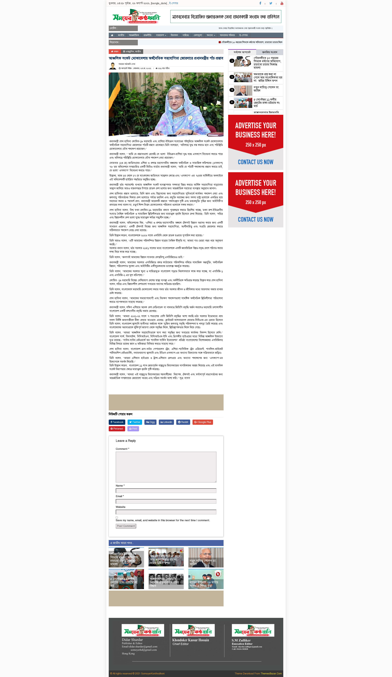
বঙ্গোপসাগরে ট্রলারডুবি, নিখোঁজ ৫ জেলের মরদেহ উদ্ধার (164, 582)
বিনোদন (174, 35)
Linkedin (167, 422)
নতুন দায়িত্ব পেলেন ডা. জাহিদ (203, 562)
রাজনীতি (147, 35)
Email (120, 496)
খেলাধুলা (198, 35)
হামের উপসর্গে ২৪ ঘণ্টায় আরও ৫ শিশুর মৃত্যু (204, 584)
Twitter (136, 422)
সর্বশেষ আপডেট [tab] (242, 52)
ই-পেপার (173, 3)
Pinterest (118, 428)
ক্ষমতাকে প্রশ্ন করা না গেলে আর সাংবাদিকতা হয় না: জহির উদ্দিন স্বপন (165, 559)
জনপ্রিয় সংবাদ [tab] (269, 52)
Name (120, 485)
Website (120, 507)
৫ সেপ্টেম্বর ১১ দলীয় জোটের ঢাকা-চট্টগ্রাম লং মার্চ (124, 582)
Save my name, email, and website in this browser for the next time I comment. (163, 520)
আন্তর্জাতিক (134, 35)
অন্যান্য (210, 35)
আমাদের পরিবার (227, 35)
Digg (152, 422)
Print (134, 428)
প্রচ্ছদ (116, 51)
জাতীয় (121, 35)
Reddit (184, 422)
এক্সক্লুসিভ (130, 51)
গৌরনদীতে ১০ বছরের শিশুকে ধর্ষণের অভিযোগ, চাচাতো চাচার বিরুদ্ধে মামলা (242, 42)
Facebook (117, 422)
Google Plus (204, 422)
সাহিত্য (186, 35)
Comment (122, 449)
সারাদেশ (160, 35)
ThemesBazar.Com (271, 673)
